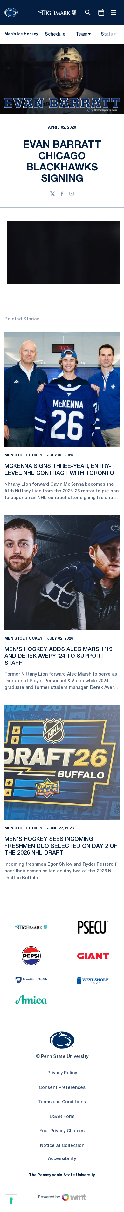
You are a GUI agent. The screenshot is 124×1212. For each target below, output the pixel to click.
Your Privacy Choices (62, 1131)
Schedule (55, 34)
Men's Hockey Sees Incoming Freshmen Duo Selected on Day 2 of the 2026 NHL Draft (61, 846)
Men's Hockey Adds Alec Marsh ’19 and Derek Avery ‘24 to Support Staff (58, 656)
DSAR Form (62, 1117)
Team (81, 34)
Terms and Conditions (62, 1102)
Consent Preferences (62, 1088)
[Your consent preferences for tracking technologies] (11, 1201)
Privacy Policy (62, 1073)
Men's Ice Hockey (23, 455)
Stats (107, 34)
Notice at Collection (62, 1146)
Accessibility (62, 1159)
